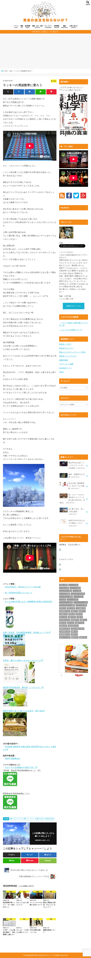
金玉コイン (65, 637)
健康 (74, 611)
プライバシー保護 (66, 364)
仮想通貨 (64, 611)
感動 (83, 620)
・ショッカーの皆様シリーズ (70, 330)
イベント (16, 26)
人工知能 (80, 608)
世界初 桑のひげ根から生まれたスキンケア (22, 660)
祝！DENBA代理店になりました (18, 593)
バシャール (73, 599)
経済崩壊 (64, 631)
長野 (75, 637)
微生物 (75, 620)
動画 (82, 611)
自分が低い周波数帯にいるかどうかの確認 (76, 485)
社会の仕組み (77, 629)
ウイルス (64, 594)
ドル (63, 599)
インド (77, 591)
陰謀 (64, 26)
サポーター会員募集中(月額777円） (20, 767)
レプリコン (81, 605)
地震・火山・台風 (37, 26)
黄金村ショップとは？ (68, 356)
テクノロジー (48, 26)
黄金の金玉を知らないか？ (44, 955)
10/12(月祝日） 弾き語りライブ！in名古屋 (23, 587)
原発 (71, 614)
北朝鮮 (63, 614)
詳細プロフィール (73, 306)
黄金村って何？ (65, 344)
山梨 (79, 617)
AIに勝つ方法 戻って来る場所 (76, 511)
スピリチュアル (17, 819)
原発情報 (56, 26)
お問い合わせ (73, 26)
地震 (71, 617)
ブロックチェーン (67, 605)
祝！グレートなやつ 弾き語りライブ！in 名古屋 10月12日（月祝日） (73, 499)
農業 (74, 631)
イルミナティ (65, 591)
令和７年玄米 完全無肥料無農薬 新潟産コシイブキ (25, 632)
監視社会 (64, 629)
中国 (63, 608)
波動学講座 (63, 360)
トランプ (78, 596)
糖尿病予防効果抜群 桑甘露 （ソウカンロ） (22, 687)
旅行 (70, 623)
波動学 (79, 623)
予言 (71, 608)
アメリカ (73, 585)
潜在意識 (51, 819)
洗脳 (63, 626)
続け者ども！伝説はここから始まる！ (46, 32)
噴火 (63, 617)
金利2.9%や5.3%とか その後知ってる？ (77, 523)
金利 (74, 634)
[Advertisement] (45, 52)
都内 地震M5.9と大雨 (76, 475)
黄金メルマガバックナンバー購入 (72, 352)
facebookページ (65, 368)
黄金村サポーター (66, 348)
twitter (61, 372)
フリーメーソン (80, 602)
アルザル (64, 588)
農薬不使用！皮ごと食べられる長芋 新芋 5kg (23, 711)
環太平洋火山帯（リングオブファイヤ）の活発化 (76, 465)
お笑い (63, 585)
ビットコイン (66, 602)
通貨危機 (64, 634)
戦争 (63, 623)
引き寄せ (41, 819)
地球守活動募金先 (12, 758)
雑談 (21, 26)
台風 (79, 614)
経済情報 (27, 26)
